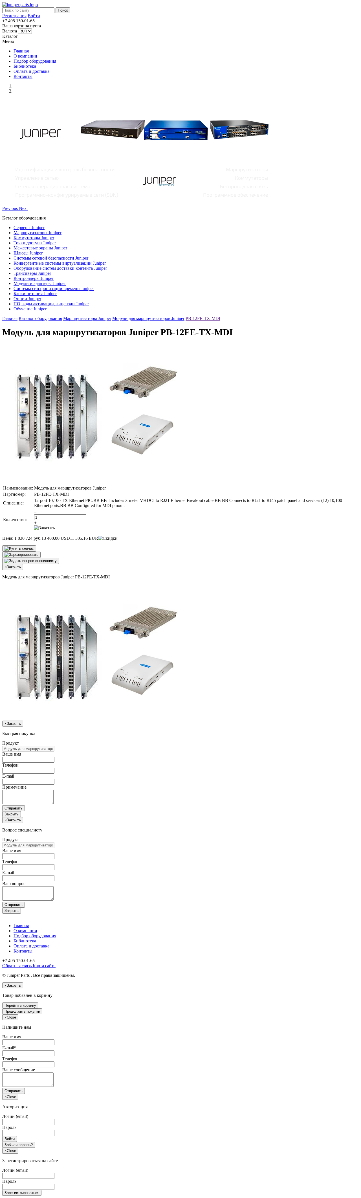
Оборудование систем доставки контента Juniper (60, 268)
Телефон (10, 765)
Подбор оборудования (35, 61)
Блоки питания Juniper (35, 293)
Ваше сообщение (18, 1069)
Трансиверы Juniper (32, 273)
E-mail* (9, 1047)
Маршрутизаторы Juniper (37, 232)
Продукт (10, 743)
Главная (21, 51)
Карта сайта (44, 965)
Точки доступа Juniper (35, 242)
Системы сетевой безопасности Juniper (51, 258)
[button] (10, 208)
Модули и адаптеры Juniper (40, 283)
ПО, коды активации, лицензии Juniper (51, 303)
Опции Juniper (27, 298)
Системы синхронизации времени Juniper (54, 288)
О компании (25, 56)
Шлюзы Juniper (28, 253)
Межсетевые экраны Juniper (40, 247)
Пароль (9, 1127)
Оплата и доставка (31, 71)
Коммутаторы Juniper (34, 237)
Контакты (23, 76)
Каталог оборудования (40, 318)
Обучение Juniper (30, 308)
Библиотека (25, 66)
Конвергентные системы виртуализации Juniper (60, 263)
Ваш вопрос (13, 883)
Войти (34, 15)
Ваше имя (11, 754)
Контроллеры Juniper (34, 278)
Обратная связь (17, 965)
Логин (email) (15, 1116)
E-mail (8, 776)
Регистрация (14, 15)
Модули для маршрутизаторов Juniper (148, 318)
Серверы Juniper (29, 227)
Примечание (14, 787)
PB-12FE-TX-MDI (203, 318)
